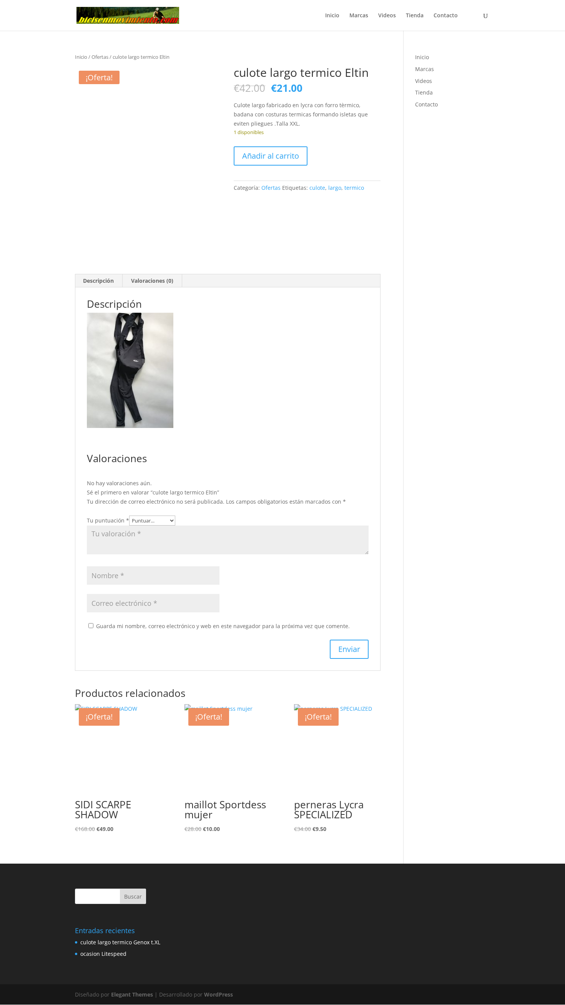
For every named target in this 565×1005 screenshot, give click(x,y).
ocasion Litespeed (103, 953)
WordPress (218, 994)
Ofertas (99, 56)
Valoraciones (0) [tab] (152, 280)
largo (334, 187)
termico (354, 187)
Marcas (358, 16)
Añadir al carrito (270, 156)
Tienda (415, 16)
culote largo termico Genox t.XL (120, 942)
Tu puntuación (108, 520)
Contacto (446, 16)
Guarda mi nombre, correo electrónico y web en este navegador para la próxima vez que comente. (223, 626)
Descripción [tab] (98, 280)
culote (317, 187)
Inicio (332, 16)
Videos (387, 16)
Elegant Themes (132, 994)
